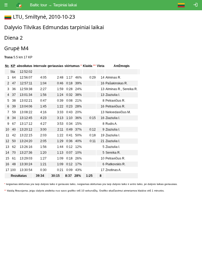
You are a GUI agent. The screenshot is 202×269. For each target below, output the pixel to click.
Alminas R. (113, 77)
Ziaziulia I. (112, 95)
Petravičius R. (115, 100)
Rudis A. (111, 124)
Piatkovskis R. (115, 164)
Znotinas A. (113, 170)
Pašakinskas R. (116, 83)
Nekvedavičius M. (118, 112)
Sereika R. (130, 89)
